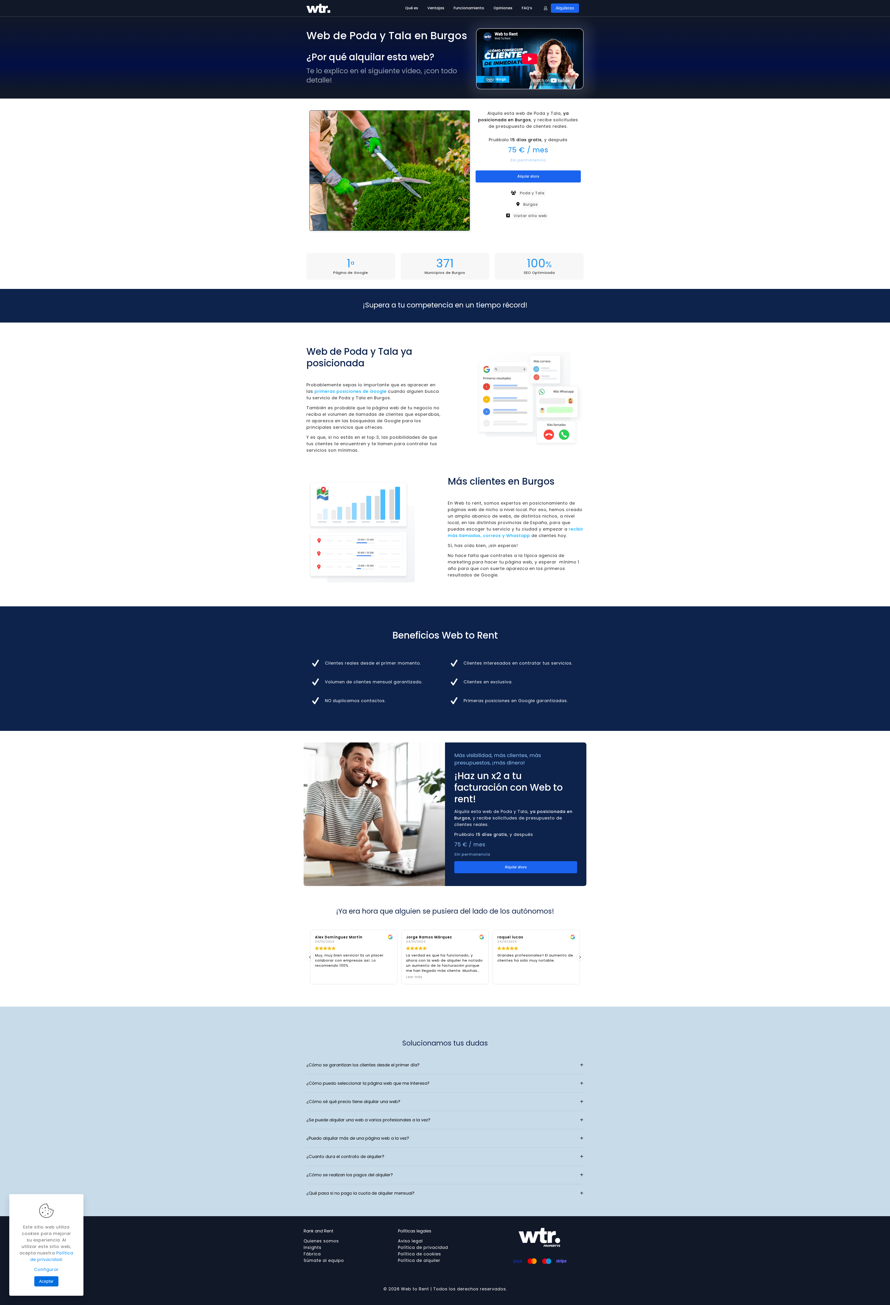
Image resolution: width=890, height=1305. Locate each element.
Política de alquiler (419, 1260)
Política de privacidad (423, 1247)
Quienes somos (321, 1241)
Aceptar (46, 1281)
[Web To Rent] (318, 8)
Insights (312, 1247)
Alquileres (565, 8)
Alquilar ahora (528, 176)
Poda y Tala (532, 193)
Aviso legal (410, 1241)
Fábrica (312, 1254)
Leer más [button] (323, 977)
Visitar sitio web (530, 215)
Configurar (46, 1269)
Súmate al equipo (324, 1260)
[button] (579, 957)
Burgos (530, 204)
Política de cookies (419, 1254)
